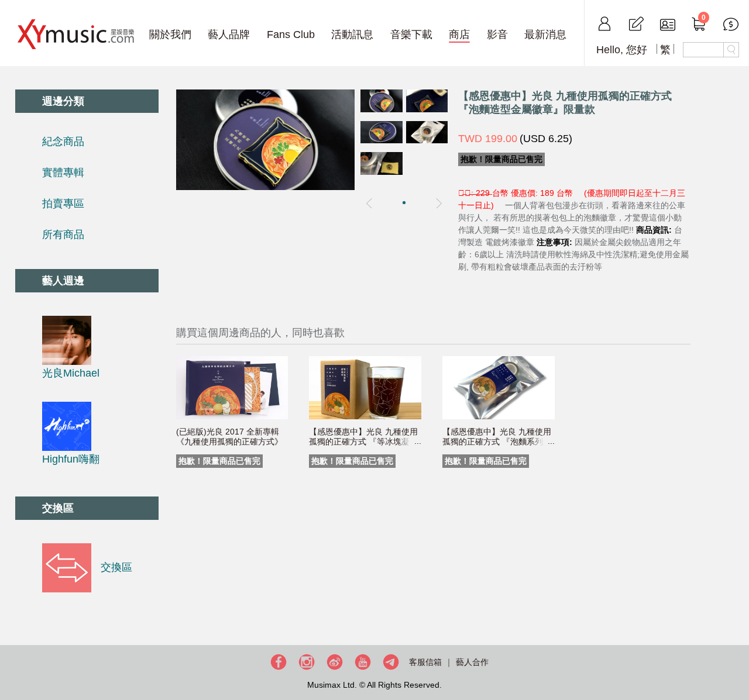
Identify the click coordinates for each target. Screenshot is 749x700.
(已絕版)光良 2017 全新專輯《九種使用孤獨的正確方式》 (229, 436)
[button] (404, 202)
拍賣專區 (63, 203)
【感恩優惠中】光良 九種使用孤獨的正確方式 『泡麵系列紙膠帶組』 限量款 (496, 441)
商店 (459, 34)
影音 (497, 34)
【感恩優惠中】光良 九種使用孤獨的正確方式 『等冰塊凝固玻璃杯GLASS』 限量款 (363, 441)
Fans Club (291, 34)
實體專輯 (63, 172)
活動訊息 (352, 34)
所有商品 (63, 234)
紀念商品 (63, 141)
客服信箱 (425, 662)
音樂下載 (411, 34)
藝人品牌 (229, 34)
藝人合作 (472, 662)
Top (737, 653)
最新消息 (545, 34)
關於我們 (170, 34)
